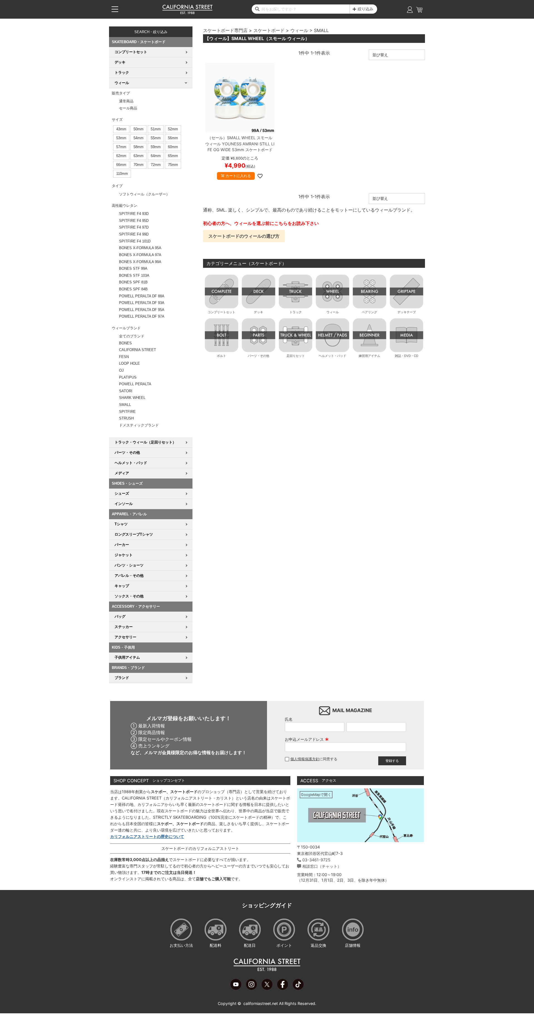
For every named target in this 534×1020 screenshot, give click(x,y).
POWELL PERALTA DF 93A (141, 303)
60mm (173, 147)
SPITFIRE (127, 412)
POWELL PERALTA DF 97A (141, 316)
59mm (156, 147)
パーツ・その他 (258, 356)
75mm (173, 165)
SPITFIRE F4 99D (134, 234)
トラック (296, 312)
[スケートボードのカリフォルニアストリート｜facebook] (282, 988)
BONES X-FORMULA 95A (140, 248)
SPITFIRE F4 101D (134, 241)
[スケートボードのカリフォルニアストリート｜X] (267, 988)
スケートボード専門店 (225, 30)
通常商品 (126, 101)
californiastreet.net (260, 1003)
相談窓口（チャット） (321, 866)
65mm (173, 156)
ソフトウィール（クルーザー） (144, 194)
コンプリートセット (221, 312)
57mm (121, 147)
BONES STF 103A (134, 275)
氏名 (289, 719)
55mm (156, 138)
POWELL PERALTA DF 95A (141, 310)
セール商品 (128, 108)
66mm (121, 165)
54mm (139, 138)
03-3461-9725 (316, 859)
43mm (121, 129)
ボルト (221, 356)
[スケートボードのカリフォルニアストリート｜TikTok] (298, 988)
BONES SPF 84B (133, 289)
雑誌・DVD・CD (406, 356)
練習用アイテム (369, 356)
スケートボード (269, 30)
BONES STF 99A (133, 268)
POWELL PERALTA (135, 384)
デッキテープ (406, 312)
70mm (139, 165)
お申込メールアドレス (307, 739)
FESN (124, 357)
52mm (173, 129)
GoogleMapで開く (316, 795)
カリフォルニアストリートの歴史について (147, 836)
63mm (139, 156)
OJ (121, 370)
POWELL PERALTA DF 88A (141, 296)
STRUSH (126, 418)
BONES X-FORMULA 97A (140, 255)
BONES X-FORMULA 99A (140, 262)
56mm (173, 138)
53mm (121, 138)
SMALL (125, 405)
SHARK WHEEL (132, 398)
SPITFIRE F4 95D (134, 221)
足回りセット (295, 356)
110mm (122, 173)
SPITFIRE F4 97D (134, 227)
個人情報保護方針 (304, 759)
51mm (156, 129)
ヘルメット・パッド (332, 356)
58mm (139, 147)
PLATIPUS (128, 377)
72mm (156, 165)
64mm (156, 156)
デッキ (258, 312)
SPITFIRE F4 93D (134, 214)
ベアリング (369, 312)
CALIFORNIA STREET (137, 350)
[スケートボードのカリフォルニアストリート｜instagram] (251, 988)
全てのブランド (131, 336)
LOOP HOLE (129, 363)
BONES (125, 343)
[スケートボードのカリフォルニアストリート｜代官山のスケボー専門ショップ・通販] (187, 13)
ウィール (299, 30)
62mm (121, 156)
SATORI (125, 391)
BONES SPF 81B (133, 282)
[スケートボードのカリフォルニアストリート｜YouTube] (235, 988)
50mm (139, 129)
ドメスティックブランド (139, 425)
